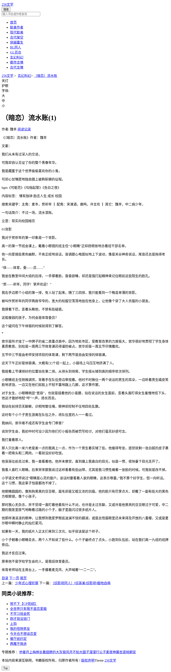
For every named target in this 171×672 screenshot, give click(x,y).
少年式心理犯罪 (26, 583)
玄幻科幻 (16, 57)
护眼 (5, 86)
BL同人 (15, 47)
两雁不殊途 (18, 644)
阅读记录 (24, 129)
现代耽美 (16, 32)
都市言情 (16, 62)
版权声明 (87, 660)
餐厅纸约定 (18, 639)
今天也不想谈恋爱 (23, 634)
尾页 (23, 578)
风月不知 (72, 652)
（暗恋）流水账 (45, 76)
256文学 (7, 4)
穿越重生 (16, 42)
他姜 (22, 652)
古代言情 (16, 67)
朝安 (132, 652)
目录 (5, 578)
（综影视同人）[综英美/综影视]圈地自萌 (82, 583)
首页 (13, 22)
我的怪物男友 (20, 629)
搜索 (6, 9)
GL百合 (15, 52)
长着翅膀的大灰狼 (52, 652)
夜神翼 (114, 652)
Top (5, 668)
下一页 (14, 578)
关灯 (5, 81)
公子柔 (104, 652)
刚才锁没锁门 (20, 619)
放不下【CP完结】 (24, 604)
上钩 (13, 624)
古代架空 (16, 37)
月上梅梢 (32, 652)
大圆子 (84, 652)
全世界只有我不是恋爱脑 (28, 609)
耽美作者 (16, 27)
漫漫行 (94, 652)
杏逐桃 (124, 652)
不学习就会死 (20, 614)
